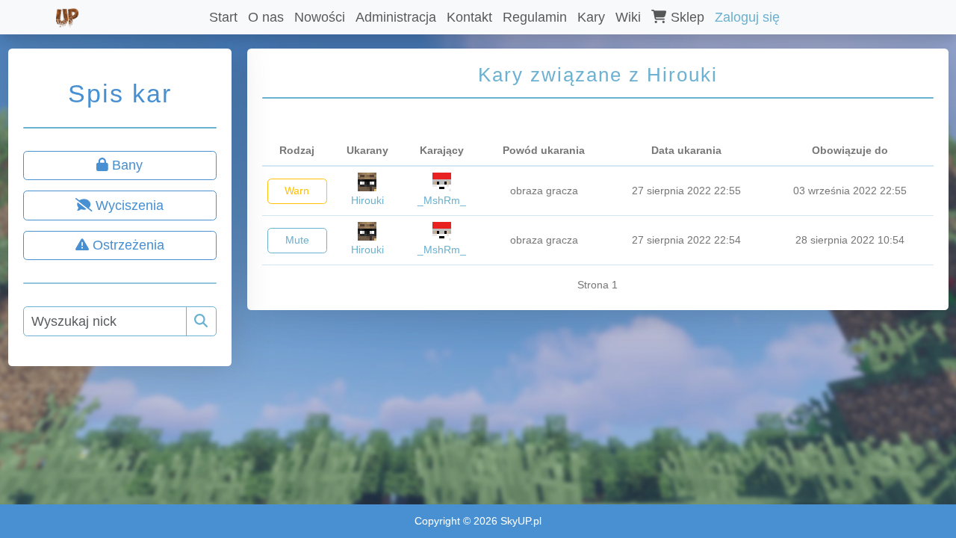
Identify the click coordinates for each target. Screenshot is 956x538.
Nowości (319, 17)
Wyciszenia (128, 205)
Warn (297, 191)
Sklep (685, 17)
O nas (266, 17)
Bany (125, 165)
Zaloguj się (747, 17)
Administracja (396, 17)
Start (223, 17)
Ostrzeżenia (126, 245)
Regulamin (535, 17)
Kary (591, 17)
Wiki (628, 17)
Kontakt (469, 17)
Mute (297, 240)
